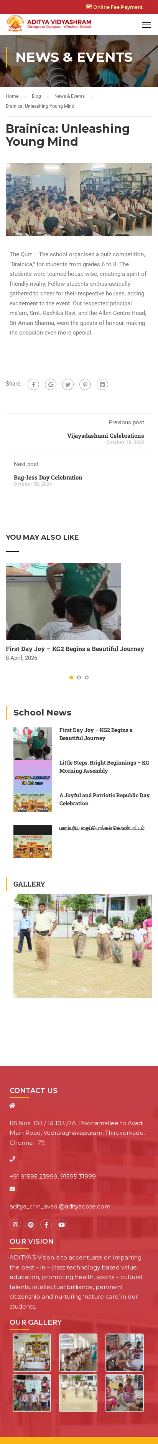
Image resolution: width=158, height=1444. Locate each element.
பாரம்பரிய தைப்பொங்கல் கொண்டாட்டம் (102, 827)
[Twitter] (68, 384)
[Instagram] (15, 1224)
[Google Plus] (50, 384)
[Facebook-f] (46, 1224)
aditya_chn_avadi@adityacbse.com (60, 1206)
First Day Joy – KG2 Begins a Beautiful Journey (75, 649)
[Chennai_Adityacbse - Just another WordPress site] (50, 24)
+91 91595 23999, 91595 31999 (53, 1176)
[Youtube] (61, 1224)
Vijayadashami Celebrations (105, 435)
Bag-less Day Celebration (48, 477)
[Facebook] (33, 384)
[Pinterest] (85, 384)
